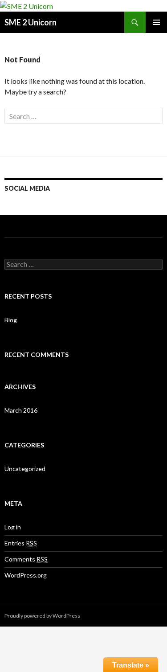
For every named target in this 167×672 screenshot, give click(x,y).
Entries (20, 543)
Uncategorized (24, 468)
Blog (10, 320)
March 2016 (20, 410)
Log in (12, 527)
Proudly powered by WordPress (42, 615)
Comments (26, 559)
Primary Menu (156, 22)
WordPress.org (25, 575)
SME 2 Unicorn (30, 22)
